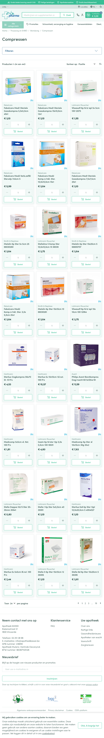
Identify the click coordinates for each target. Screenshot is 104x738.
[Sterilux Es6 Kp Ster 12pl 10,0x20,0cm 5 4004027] (86, 485)
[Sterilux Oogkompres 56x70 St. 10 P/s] (18, 355)
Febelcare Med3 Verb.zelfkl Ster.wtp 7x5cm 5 (17, 177)
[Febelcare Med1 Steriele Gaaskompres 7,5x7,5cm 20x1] (86, 154)
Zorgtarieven (87, 644)
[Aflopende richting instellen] (100, 64)
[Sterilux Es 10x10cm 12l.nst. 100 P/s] (52, 355)
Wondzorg (34, 30)
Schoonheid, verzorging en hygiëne (58, 24)
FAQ (53, 625)
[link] (79, 603)
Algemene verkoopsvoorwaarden (31, 710)
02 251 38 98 (17, 637)
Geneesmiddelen (84, 24)
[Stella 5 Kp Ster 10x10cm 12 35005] (52, 550)
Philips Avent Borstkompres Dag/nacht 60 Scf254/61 (85, 378)
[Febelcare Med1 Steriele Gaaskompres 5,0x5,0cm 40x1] (18, 86)
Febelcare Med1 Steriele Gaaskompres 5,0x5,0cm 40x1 (16, 110)
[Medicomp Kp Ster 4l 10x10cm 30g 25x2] (86, 420)
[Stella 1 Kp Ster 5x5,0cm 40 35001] (52, 485)
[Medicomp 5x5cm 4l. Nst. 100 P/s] (18, 420)
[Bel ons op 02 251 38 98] (78, 15)
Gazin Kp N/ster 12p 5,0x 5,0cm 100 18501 (50, 443)
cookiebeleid (48, 733)
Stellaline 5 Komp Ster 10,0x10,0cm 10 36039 (48, 245)
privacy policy (92, 684)
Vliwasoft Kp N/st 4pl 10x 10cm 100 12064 (84, 310)
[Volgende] (100, 603)
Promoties (33, 24)
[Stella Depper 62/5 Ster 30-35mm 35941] (18, 485)
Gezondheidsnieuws (91, 633)
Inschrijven (52, 678)
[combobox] (41, 15)
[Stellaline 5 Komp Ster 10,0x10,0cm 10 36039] (52, 222)
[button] (52, 50)
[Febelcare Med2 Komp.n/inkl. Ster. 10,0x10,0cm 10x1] (52, 154)
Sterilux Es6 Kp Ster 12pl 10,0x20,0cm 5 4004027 (83, 508)
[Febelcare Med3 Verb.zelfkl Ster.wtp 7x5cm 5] (18, 154)
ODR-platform (81, 710)
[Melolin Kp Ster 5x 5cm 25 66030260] (18, 222)
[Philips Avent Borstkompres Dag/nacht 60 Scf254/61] (86, 355)
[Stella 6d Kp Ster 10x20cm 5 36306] (86, 550)
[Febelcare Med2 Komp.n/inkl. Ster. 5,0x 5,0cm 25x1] (18, 287)
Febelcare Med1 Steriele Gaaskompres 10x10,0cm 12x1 (50, 110)
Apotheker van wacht (91, 637)
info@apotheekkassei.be (27, 640)
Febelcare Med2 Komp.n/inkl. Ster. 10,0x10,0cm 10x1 (46, 178)
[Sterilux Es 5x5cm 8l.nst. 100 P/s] (18, 550)
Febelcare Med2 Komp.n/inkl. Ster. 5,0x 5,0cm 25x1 (15, 311)
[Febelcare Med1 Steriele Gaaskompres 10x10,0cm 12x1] (52, 86)
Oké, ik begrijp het (90, 725)
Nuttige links (87, 629)
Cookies (69, 710)
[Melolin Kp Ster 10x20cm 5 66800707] (86, 222)
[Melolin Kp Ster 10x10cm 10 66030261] (52, 287)
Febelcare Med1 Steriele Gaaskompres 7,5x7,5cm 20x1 (84, 178)
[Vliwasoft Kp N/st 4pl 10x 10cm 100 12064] (86, 287)
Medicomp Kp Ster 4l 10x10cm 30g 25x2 (82, 443)
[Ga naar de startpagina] (10, 15)
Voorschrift (86, 641)
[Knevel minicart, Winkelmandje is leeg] (88, 14)
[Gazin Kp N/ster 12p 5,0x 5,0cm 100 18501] (52, 420)
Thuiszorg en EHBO (18, 30)
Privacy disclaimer (56, 710)
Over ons (85, 625)
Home (4, 30)
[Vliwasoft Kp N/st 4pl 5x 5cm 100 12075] (86, 86)
